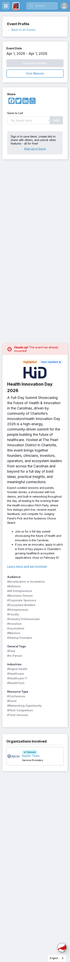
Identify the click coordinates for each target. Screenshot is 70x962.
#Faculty (13, 614)
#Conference (16, 696)
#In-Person (14, 655)
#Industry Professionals (23, 619)
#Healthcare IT (17, 678)
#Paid (11, 651)
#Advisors (14, 586)
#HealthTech (15, 683)
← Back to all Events (21, 29)
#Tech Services (17, 715)
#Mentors (13, 633)
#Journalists (15, 628)
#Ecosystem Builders (21, 605)
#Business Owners (20, 595)
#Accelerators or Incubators (26, 581)
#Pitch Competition (20, 710)
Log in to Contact (35, 63)
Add (56, 120)
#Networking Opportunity (24, 705)
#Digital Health (17, 669)
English (54, 958)
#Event (12, 701)
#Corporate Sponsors (21, 600)
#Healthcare (15, 673)
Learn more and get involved (27, 566)
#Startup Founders (19, 637)
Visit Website (35, 73)
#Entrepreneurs (17, 609)
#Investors (14, 623)
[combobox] (57, 958)
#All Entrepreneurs (19, 591)
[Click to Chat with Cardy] (61, 947)
